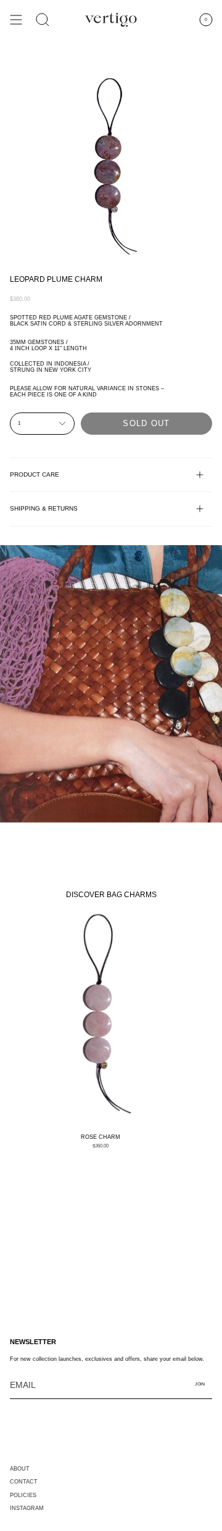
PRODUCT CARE (34, 474)
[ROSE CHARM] (100, 1018)
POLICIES (23, 1495)
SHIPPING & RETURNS (44, 508)
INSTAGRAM (27, 1508)
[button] (43, 20)
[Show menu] (16, 20)
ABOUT (20, 1469)
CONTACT (24, 1482)
